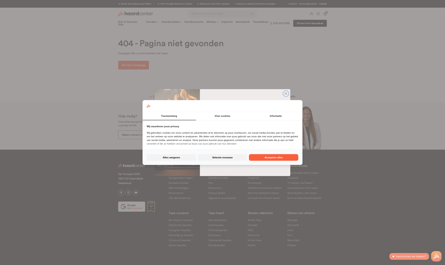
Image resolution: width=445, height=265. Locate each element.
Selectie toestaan (222, 157)
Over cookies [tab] (222, 116)
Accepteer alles (274, 157)
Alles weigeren (171, 157)
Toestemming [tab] (169, 116)
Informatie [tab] (276, 116)
